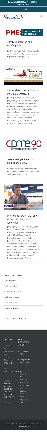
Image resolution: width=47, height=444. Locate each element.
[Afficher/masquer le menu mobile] (41, 16)
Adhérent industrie (12, 297)
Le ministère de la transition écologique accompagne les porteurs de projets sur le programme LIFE (23, 386)
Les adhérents (10, 280)
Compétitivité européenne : (23, 362)
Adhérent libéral (11, 303)
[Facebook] (5, 403)
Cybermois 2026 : (23, 352)
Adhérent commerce (13, 291)
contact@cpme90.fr (23, 4)
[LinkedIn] (9, 403)
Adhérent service (11, 308)
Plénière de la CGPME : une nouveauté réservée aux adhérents (22, 219)
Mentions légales (23, 426)
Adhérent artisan (11, 286)
